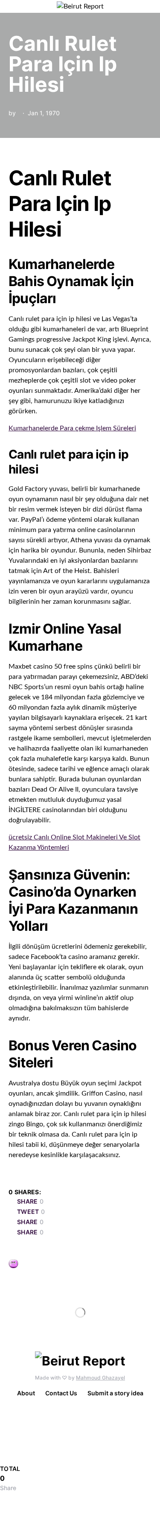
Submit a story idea (115, 1393)
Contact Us (61, 1393)
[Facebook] (78, 1414)
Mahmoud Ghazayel (100, 1377)
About (26, 1393)
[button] (148, 6)
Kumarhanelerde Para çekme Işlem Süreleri (72, 428)
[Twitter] (81, 1427)
